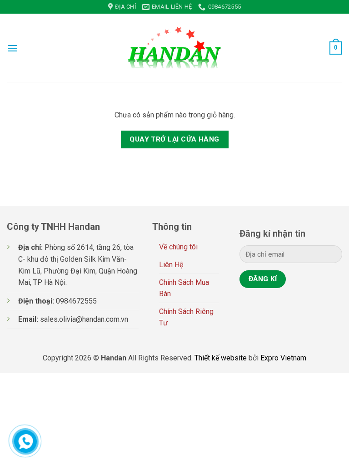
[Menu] (12, 48)
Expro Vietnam (283, 358)
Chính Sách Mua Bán (184, 288)
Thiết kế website (220, 358)
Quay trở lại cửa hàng (174, 139)
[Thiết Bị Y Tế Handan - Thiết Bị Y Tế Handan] (174, 48)
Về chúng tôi (178, 247)
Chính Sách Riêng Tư (186, 317)
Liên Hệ (171, 264)
